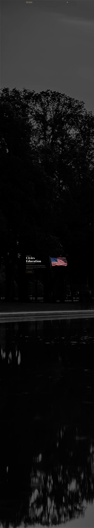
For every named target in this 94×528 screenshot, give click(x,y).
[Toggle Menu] (67, 2)
